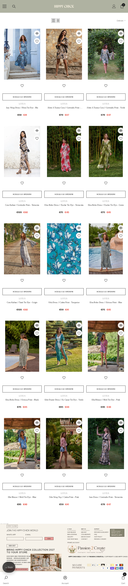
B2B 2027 (12, 546)
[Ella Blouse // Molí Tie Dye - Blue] (22, 443)
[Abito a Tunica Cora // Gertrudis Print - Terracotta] (64, 54)
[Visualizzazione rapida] (37, 33)
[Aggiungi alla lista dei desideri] (37, 41)
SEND (49, 538)
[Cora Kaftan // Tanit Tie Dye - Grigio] (22, 248)
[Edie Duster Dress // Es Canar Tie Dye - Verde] (64, 346)
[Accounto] (114, 6)
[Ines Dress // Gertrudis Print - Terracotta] (106, 443)
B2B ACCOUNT (85, 537)
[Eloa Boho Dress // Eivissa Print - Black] (22, 346)
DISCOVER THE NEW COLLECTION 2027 (17, 569)
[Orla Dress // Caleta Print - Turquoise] (64, 248)
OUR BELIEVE (71, 532)
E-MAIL (28, 535)
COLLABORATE (85, 534)
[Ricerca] (14, 7)
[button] (53, 20)
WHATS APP (11, 535)
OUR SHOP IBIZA (72, 539)
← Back (9, 567)
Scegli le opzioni (22, 97)
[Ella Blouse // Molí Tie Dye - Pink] (106, 346)
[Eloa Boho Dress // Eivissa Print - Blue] (106, 248)
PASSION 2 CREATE (100, 539)
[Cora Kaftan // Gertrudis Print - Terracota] (22, 151)
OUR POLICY (98, 537)
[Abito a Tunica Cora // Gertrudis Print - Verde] (106, 54)
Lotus (22, 104)
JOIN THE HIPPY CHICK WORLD (22, 530)
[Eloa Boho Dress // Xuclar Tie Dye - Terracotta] (64, 151)
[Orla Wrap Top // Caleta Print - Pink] (64, 443)
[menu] (4, 6)
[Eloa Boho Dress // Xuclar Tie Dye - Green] (106, 151)
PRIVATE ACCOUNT (73, 542)
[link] (6, 578)
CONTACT (84, 539)
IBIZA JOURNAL (72, 534)
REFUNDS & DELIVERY (101, 532)
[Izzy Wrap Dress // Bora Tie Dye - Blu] (22, 54)
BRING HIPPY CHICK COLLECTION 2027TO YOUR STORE (28, 551)
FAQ (95, 534)
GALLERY (70, 537)
